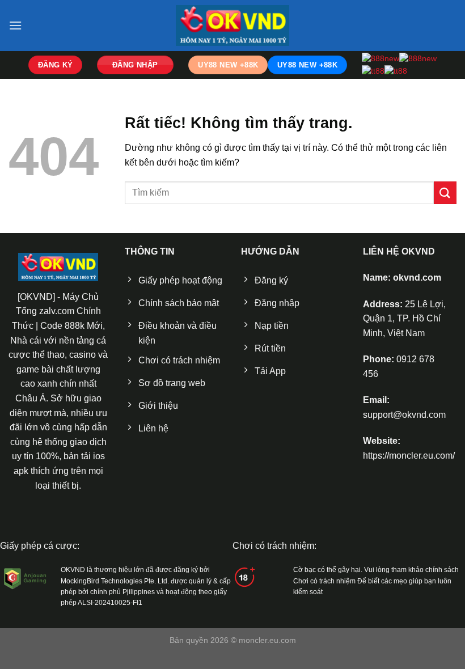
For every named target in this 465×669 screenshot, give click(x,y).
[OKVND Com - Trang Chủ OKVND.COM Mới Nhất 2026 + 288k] (232, 25)
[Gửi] (445, 192)
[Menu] (15, 25)
